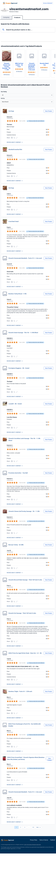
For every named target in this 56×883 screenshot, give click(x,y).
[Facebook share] (12, 137)
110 (33, 827)
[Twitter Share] (14, 137)
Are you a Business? (47, 3)
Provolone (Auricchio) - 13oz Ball (18, 473)
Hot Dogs (11, 111)
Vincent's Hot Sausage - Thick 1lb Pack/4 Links (22, 613)
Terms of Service (43, 840)
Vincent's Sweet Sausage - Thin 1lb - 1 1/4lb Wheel (23, 332)
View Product (48, 111)
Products (17, 17)
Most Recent (5, 101)
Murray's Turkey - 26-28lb (15, 545)
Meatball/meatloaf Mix (15, 149)
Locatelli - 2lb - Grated (15, 404)
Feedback (52, 840)
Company (6, 17)
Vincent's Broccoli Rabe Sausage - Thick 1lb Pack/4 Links (25, 580)
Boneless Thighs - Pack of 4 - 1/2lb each (20, 691)
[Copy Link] (17, 137)
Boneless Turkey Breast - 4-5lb (17, 294)
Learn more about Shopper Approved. (32, 844)
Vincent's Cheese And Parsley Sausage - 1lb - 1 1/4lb (24, 511)
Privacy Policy (33, 840)
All (2, 95)
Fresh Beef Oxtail (14, 221)
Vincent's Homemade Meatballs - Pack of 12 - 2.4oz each (25, 258)
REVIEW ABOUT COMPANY (14, 142)
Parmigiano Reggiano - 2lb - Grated (18, 368)
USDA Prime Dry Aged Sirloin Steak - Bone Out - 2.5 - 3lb (25, 653)
